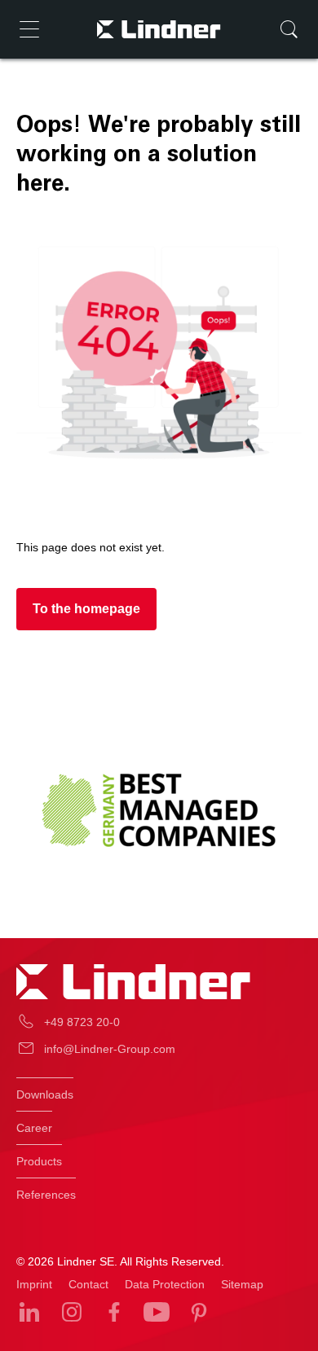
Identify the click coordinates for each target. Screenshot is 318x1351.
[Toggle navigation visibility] (29, 29)
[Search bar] (288, 29)
